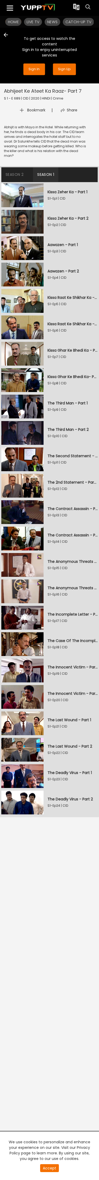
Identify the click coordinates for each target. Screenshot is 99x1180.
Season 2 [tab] (14, 174)
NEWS (52, 22)
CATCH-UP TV (78, 22)
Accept (49, 1168)
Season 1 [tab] (45, 174)
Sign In (34, 69)
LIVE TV (33, 22)
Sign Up (64, 69)
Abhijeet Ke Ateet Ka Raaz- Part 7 (43, 91)
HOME (13, 22)
